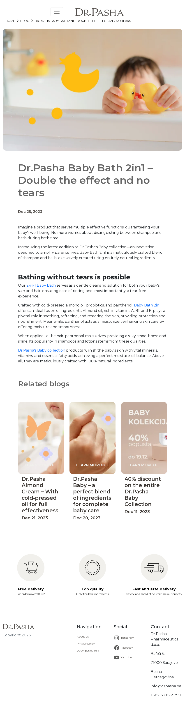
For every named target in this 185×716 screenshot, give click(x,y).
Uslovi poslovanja (88, 650)
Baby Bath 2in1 (147, 305)
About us (83, 636)
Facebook (126, 647)
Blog (24, 21)
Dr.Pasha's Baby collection (41, 350)
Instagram (127, 637)
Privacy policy (86, 643)
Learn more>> (39, 465)
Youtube (126, 657)
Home (10, 21)
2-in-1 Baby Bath (41, 285)
